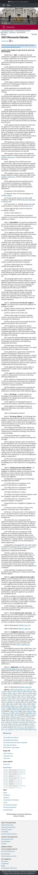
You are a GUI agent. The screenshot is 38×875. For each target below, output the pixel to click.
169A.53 (4, 548)
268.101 (32, 562)
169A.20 (18, 547)
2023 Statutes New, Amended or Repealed (15, 742)
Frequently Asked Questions (9, 834)
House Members (6, 841)
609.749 (28, 206)
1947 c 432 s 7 (12, 693)
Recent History (7, 767)
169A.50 (31, 547)
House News (4, 861)
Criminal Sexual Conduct (10, 805)
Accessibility (4, 831)
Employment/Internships (8, 827)
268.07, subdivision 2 (23, 644)
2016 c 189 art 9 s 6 (10, 726)
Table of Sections (8, 753)
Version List (6, 758)
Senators (3, 843)
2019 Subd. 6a (6, 780)
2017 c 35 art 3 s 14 (17, 784)
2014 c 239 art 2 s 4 (21, 722)
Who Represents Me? (7, 839)
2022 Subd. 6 (6, 772)
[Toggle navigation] (3, 5)
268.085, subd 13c (24, 625)
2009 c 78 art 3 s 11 (22, 718)
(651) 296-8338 (5, 851)
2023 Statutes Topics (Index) (11, 747)
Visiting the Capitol (6, 829)
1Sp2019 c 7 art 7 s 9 (14, 729)
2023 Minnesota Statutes (7, 30)
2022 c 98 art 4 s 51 (21, 770)
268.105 (20, 564)
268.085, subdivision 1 (8, 157)
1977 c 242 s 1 (16, 698)
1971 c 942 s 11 (27, 695)
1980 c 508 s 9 (25, 700)
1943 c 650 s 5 (27, 691)
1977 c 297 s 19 (27, 698)
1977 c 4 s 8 (7, 698)
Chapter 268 (12, 32)
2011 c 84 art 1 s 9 (28, 720)
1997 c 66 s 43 (17, 709)
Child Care (6, 797)
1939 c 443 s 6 (7, 691)
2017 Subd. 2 (6, 784)
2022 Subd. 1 (6, 770)
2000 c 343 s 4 (27, 711)
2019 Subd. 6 (6, 776)
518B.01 (8, 195)
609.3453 (32, 200)
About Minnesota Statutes (10, 740)
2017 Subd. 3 (6, 786)
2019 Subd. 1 (6, 774)
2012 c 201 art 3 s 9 (7, 722)
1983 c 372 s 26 (25, 702)
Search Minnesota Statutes (11, 737)
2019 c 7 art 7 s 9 (17, 776)
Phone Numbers (5, 854)
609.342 (25, 200)
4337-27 (13, 689)
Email (13, 851)
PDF (12, 41)
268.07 (8, 107)
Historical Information (7, 825)
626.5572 (9, 598)
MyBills (3, 866)
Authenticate (5, 41)
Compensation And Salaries (11, 800)
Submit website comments (8, 856)
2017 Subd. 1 (6, 782)
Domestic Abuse (8, 810)
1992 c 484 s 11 (24, 706)
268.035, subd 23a (24, 628)
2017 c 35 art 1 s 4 (17, 787)
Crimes (5, 802)
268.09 (4, 34)
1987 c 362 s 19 (11, 704)
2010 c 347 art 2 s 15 (12, 720)
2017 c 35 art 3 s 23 (21, 786)
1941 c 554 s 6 (17, 691)
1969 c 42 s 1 (17, 695)
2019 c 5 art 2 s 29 (21, 774)
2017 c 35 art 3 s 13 (17, 782)
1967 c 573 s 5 (7, 695)
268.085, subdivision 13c (14, 669)
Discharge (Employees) (9, 807)
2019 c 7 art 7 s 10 (18, 780)
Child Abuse (6, 795)
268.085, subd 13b (25, 687)
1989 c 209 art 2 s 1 (12, 706)
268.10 (33, 34)
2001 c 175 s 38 (16, 713)
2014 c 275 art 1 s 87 (14, 724)
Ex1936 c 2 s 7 (21, 689)
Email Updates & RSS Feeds (9, 868)
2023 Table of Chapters (9, 745)
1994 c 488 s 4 (11, 708)
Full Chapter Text (8, 756)
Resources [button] (7, 733)
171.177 (11, 548)
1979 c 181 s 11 (13, 700)
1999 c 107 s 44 (15, 711)
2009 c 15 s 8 (10, 718)
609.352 (5, 201)
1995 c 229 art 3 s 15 (25, 708)
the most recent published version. (11, 47)
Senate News (5, 863)
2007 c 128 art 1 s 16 (12, 717)
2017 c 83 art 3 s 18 (20, 727)
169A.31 (25, 547)
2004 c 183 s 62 (15, 715)
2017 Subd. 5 (6, 787)
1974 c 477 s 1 (21, 697)
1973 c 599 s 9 (11, 697)
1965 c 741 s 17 (23, 693)
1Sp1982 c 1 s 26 (12, 702)
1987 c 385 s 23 (23, 704)
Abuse (5, 792)
